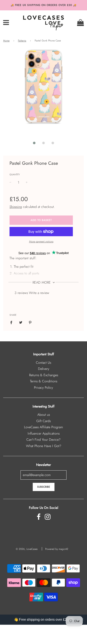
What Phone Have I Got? (43, 445)
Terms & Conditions (43, 381)
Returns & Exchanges (43, 375)
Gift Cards (43, 421)
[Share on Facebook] (12, 322)
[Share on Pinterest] (30, 322)
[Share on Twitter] (20, 322)
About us (43, 414)
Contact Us (43, 362)
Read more (42, 282)
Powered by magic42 (56, 549)
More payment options (41, 241)
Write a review (39, 292)
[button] (34, 143)
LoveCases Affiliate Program (43, 427)
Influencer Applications (44, 433)
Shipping (16, 206)
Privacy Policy (43, 387)
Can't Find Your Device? (43, 439)
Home (6, 41)
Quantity (15, 174)
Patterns (22, 41)
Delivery (43, 368)
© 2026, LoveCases (27, 549)
